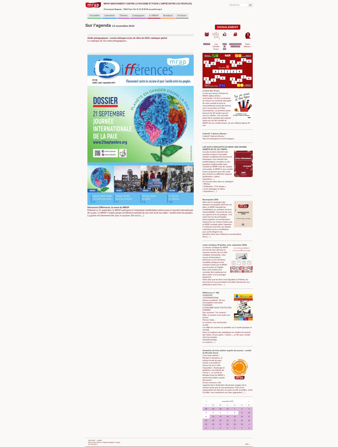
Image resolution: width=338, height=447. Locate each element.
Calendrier (109, 15)
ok (250, 5)
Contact (117, 442)
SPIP (246, 444)
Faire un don (224, 46)
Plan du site (92, 442)
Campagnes (138, 15)
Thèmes (123, 15)
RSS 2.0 (99, 442)
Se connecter (92, 444)
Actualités (95, 15)
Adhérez (206, 44)
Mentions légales (108, 442)
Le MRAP (154, 15)
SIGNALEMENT (227, 27)
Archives (181, 15)
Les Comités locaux (216, 46)
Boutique (168, 15)
